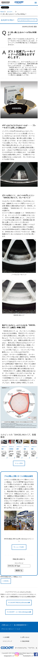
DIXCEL (6, 581)
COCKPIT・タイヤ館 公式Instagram (19, 612)
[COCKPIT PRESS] (19, 2)
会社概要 (6, 637)
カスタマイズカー (11, 11)
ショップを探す (19, 547)
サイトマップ (8, 641)
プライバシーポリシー (7, 629)
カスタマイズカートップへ (28, 20)
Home (2, 11)
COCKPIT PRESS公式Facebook (19, 602)
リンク (18, 629)
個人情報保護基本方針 (20, 625)
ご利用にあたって (6, 625)
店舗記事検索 (25, 641)
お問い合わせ (25, 637)
